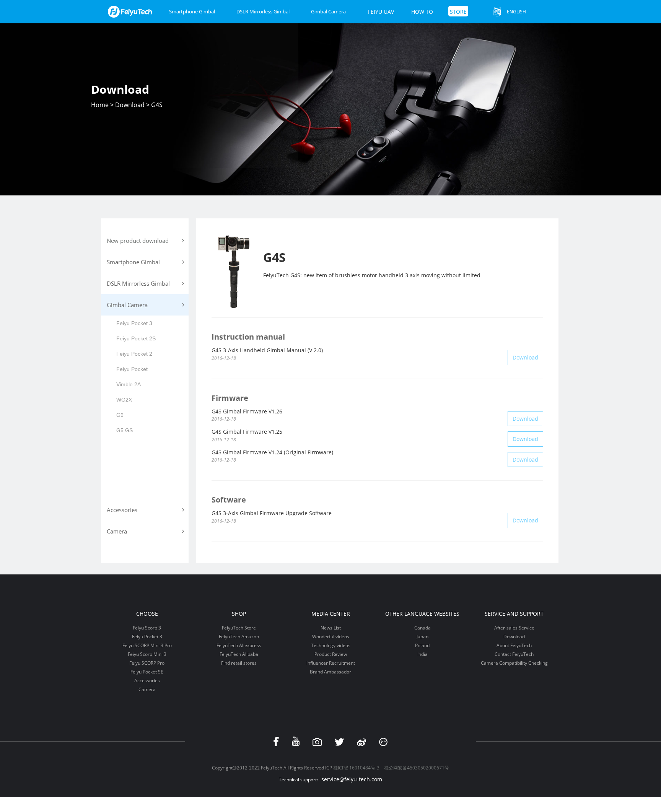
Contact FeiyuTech (514, 654)
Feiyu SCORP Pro (146, 663)
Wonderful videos (330, 636)
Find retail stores (239, 663)
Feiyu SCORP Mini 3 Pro (147, 645)
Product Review (330, 654)
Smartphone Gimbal (192, 11)
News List (331, 628)
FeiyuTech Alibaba (239, 654)
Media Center (330, 613)
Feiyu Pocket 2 (134, 354)
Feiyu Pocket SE (146, 672)
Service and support (514, 613)
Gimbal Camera (328, 11)
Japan (422, 636)
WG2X (124, 400)
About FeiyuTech (514, 645)
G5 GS (124, 430)
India (422, 654)
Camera (147, 689)
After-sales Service (514, 628)
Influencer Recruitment (330, 663)
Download (130, 105)
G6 (120, 415)
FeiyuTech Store (239, 628)
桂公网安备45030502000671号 (416, 767)
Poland (422, 645)
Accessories (147, 680)
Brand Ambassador (330, 672)
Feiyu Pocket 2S (136, 338)
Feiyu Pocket (132, 369)
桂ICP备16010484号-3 (356, 767)
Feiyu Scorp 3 (147, 628)
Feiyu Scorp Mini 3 (147, 654)
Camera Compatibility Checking (514, 663)
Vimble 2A (128, 384)
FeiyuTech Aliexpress (239, 645)
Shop (239, 613)
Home (100, 105)
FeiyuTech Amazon (239, 636)
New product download (138, 240)
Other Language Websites (422, 613)
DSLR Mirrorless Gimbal (263, 11)
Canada (422, 628)
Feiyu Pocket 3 (134, 323)
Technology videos (330, 645)
